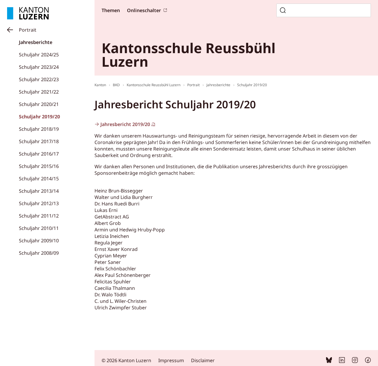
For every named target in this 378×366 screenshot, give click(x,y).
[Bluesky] (329, 361)
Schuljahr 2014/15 (39, 178)
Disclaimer (203, 360)
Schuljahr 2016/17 (39, 154)
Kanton (100, 84)
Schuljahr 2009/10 (39, 240)
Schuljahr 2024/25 (39, 54)
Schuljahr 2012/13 (39, 203)
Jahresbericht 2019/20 (125, 124)
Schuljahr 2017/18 (39, 141)
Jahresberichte (35, 42)
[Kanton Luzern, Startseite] (28, 13)
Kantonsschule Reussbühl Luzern (153, 84)
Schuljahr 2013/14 (39, 191)
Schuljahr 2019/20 (39, 116)
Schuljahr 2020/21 (39, 104)
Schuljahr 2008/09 (39, 253)
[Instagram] (355, 361)
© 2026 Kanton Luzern (126, 360)
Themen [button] (111, 10)
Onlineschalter (144, 10)
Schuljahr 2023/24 (39, 67)
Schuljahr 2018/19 (39, 129)
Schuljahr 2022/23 (39, 79)
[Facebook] (368, 361)
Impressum (171, 360)
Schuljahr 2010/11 (39, 228)
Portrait (27, 30)
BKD (116, 84)
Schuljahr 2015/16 (39, 166)
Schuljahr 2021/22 (39, 92)
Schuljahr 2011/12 (39, 216)
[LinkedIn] (342, 361)
